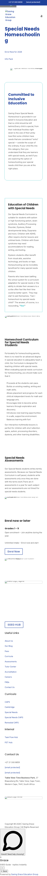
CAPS (7, 702)
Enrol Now (14, 551)
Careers (8, 677)
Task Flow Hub (11, 737)
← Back (4, 871)
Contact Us (10, 687)
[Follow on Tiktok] (17, 792)
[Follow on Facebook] (12, 792)
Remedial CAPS (12, 722)
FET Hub (8, 742)
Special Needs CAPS (14, 717)
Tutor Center (10, 666)
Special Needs (11, 712)
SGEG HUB (14, 624)
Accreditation (11, 672)
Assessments (11, 661)
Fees (7, 651)
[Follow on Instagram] (7, 792)
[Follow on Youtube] (23, 792)
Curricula (9, 656)
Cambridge (10, 707)
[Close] (4, 867)
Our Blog (9, 646)
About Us (9, 641)
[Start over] (1, 867)
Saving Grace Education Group (24, 874)
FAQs (7, 682)
